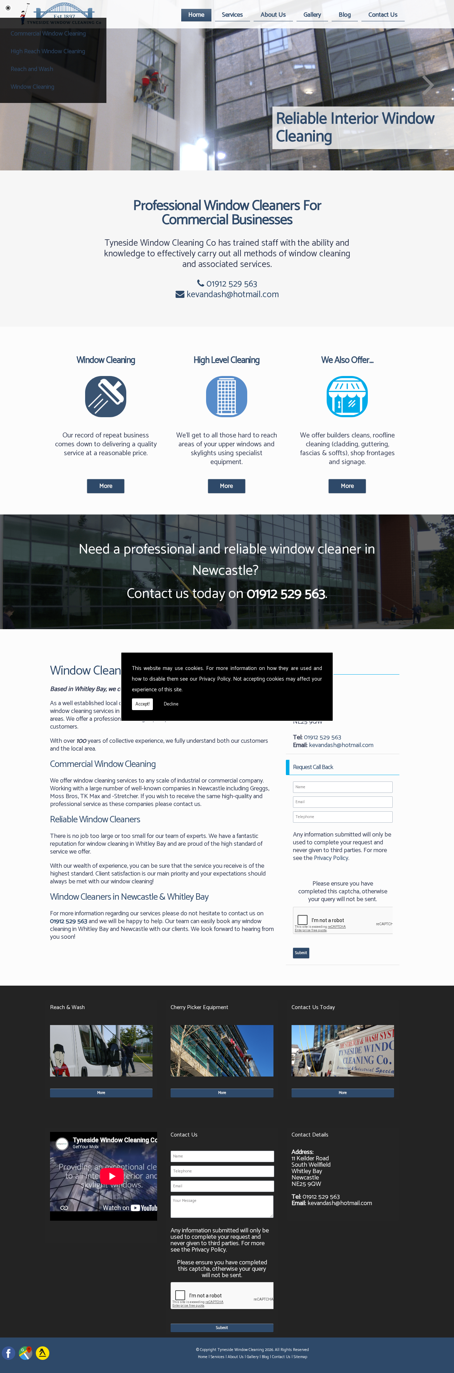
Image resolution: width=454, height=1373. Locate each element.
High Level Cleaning (227, 360)
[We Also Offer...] (347, 420)
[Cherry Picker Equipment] (222, 1078)
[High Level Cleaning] (226, 420)
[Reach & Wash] (101, 1078)
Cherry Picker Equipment (199, 1007)
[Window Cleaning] (106, 420)
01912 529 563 (230, 284)
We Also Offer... (347, 360)
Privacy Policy (215, 679)
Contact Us (383, 15)
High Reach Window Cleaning (48, 51)
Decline (171, 704)
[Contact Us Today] (343, 1078)
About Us (273, 15)
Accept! (142, 704)
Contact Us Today (313, 1007)
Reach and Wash (32, 69)
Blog (345, 15)
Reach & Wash (67, 1007)
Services (232, 15)
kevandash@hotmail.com (233, 294)
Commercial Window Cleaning (48, 33)
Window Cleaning (32, 87)
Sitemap (300, 1357)
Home (196, 15)
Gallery (312, 15)
